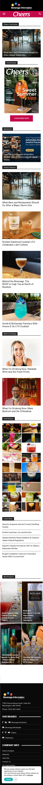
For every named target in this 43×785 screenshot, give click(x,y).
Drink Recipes (8, 419)
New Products (9, 577)
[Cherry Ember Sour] (31, 447)
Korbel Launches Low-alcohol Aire (17, 532)
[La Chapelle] (11, 428)
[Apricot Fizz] (31, 457)
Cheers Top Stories (10, 24)
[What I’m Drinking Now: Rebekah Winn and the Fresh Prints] (21, 352)
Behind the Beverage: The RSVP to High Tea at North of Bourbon (17, 284)
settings (30, 775)
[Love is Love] (31, 477)
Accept (8, 779)
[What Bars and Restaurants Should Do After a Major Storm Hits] (21, 43)
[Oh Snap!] (31, 497)
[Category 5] (11, 438)
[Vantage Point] (31, 438)
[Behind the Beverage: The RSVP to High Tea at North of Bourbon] (21, 264)
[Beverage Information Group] (21, 6)
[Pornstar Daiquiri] (31, 507)
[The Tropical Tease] (11, 447)
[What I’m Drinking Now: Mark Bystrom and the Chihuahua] (21, 392)
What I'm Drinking (10, 334)
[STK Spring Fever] (11, 497)
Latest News (8, 519)
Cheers (13, 733)
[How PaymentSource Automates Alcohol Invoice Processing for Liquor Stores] (21, 148)
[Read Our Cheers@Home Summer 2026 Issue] (21, 90)
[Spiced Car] (11, 507)
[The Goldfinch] (11, 487)
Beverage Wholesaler (13, 727)
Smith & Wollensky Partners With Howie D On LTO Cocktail (19, 325)
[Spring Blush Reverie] (31, 487)
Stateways (9, 738)
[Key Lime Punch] (31, 467)
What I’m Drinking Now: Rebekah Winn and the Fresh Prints (19, 370)
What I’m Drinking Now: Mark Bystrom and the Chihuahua (17, 410)
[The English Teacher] (11, 457)
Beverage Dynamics (19, 722)
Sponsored (8, 129)
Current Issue (11, 63)
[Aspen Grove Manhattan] (11, 477)
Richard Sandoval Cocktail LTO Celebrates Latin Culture (18, 243)
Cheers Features (10, 167)
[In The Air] (11, 467)
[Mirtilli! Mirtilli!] (31, 428)
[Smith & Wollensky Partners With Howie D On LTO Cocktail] (21, 307)
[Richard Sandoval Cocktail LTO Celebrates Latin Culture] (21, 225)
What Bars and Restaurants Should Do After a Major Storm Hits (20, 204)
